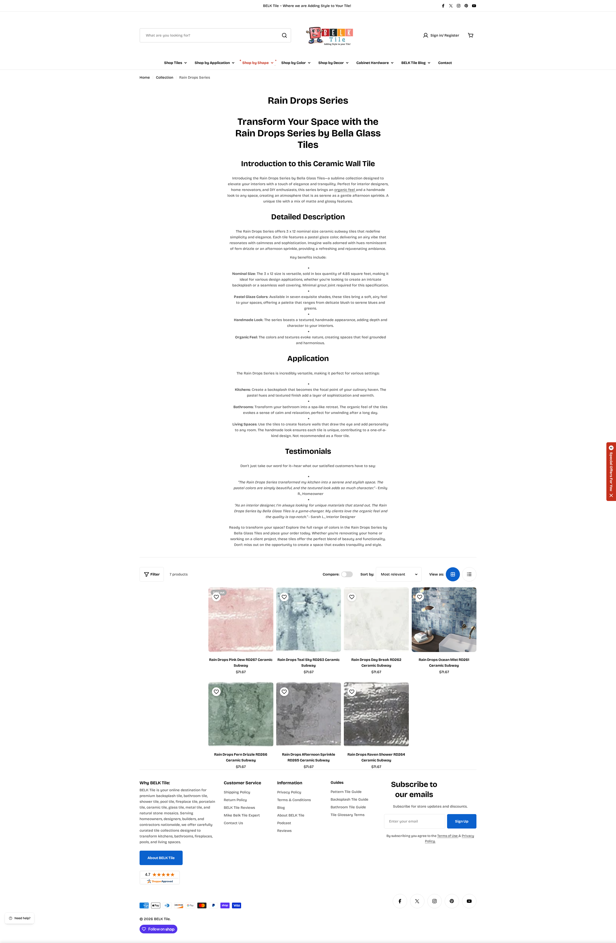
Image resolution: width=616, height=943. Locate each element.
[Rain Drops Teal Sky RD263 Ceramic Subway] (308, 619)
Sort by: (367, 574)
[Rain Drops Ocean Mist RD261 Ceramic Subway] (444, 619)
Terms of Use (447, 836)
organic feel (345, 190)
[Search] (284, 35)
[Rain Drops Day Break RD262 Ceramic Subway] (376, 619)
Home (145, 77)
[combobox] (215, 35)
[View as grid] (453, 574)
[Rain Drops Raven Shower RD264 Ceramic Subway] (376, 714)
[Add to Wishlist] (216, 597)
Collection (164, 77)
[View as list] (469, 574)
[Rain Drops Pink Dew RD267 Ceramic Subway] (240, 619)
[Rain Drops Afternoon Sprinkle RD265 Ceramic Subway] (308, 714)
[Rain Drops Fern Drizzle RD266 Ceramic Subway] (240, 714)
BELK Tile (162, 919)
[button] (611, 471)
